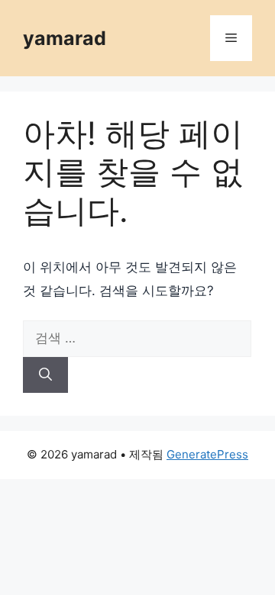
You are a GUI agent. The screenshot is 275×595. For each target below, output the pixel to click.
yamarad (64, 38)
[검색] (45, 375)
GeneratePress (207, 454)
